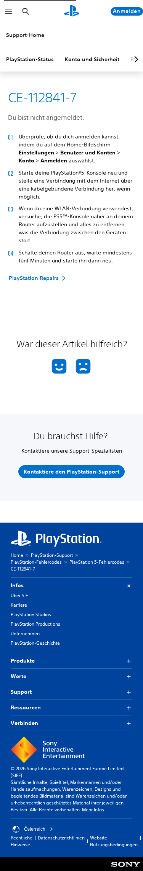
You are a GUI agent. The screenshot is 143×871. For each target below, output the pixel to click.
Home (17, 555)
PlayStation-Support (52, 555)
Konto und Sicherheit (92, 59)
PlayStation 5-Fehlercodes (96, 562)
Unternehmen (25, 633)
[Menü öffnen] (8, 11)
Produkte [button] (23, 660)
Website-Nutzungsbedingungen (114, 841)
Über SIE (19, 595)
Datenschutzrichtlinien (61, 837)
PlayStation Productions (35, 624)
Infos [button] (17, 585)
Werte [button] (18, 676)
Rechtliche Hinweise (21, 841)
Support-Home (25, 35)
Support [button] (21, 691)
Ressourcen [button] (26, 707)
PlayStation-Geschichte (35, 643)
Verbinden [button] (24, 723)
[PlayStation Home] (71, 11)
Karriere (19, 605)
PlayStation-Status (30, 59)
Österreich (34, 829)
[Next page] (135, 59)
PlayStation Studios (31, 614)
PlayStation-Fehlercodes (36, 562)
